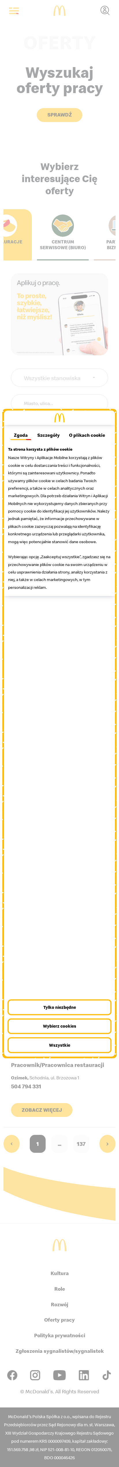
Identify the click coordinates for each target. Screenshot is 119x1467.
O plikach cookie (87, 435)
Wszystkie (59, 1045)
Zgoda (21, 435)
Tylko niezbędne (59, 1007)
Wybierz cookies (59, 1026)
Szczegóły (48, 435)
